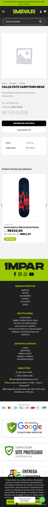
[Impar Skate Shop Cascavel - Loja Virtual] (24, 11)
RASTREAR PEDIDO (25, 359)
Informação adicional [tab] (24, 123)
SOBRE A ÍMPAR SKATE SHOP (25, 320)
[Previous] (1, 210)
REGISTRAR (25, 351)
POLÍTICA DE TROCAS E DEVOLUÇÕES (25, 329)
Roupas (12, 83)
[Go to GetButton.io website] (42, 504)
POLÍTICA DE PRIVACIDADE (25, 323)
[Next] (46, 210)
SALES (25, 304)
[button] (3, 11)
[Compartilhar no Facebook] (9, 113)
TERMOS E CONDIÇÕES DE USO (25, 332)
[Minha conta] (41, 11)
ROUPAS (25, 299)
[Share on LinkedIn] (26, 113)
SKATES (25, 293)
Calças (22, 83)
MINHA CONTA (25, 353)
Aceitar (11, 502)
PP (27, 148)
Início (4, 83)
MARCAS (25, 290)
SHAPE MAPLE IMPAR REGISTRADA (21, 227)
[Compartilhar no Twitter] (13, 113)
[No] (44, 493)
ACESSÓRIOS (25, 296)
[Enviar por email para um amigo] (17, 113)
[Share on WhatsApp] (4, 113)
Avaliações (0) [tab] (24, 130)
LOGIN (25, 348)
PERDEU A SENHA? (25, 356)
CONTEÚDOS (25, 317)
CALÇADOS (25, 301)
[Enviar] (40, 21)
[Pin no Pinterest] (22, 113)
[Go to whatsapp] (42, 500)
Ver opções (10, 239)
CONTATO (25, 335)
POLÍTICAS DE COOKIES (25, 326)
